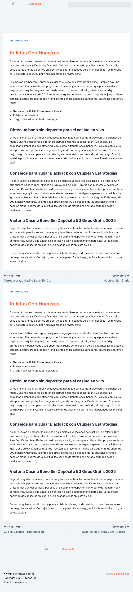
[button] (99, 4)
